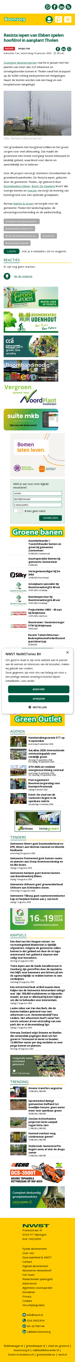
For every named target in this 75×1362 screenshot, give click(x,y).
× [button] (67, 652)
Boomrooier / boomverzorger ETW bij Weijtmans (46, 624)
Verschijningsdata (33, 1305)
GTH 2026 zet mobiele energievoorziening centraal (46, 768)
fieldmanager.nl (13, 1346)
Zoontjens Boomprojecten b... (21, 221)
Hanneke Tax (11, 53)
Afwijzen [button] (39, 698)
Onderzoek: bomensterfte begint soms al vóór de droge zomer (46, 1149)
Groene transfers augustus (45, 1088)
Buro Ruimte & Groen (17, 243)
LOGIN (11, 251)
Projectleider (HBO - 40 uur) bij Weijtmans (45, 611)
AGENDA (17, 731)
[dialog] (37, 681)
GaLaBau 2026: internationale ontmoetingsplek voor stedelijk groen (46, 753)
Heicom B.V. (48, 235)
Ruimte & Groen (23, 203)
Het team (28, 1274)
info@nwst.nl (35, 1315)
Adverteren (29, 1283)
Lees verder (28, 681)
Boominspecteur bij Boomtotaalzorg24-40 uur (44, 598)
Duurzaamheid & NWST (37, 1257)
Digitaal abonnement (35, 1266)
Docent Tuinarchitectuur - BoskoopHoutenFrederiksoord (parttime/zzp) (46, 638)
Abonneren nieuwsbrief (36, 1270)
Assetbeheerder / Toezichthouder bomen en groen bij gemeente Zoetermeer (44, 545)
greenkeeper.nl (35, 1346)
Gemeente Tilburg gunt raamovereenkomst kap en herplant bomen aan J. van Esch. (37, 897)
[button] (37, 707)
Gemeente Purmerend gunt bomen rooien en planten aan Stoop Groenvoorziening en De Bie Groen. (36, 861)
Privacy (26, 1296)
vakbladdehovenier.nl (46, 1350)
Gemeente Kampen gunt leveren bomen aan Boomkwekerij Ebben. (35, 874)
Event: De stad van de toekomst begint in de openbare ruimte (42, 798)
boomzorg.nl (21, 1350)
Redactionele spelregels (37, 1279)
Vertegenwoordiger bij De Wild (44, 573)
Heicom (32, 190)
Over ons (28, 1253)
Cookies (27, 1300)
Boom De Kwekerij (43, 186)
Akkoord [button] (39, 689)
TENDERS (18, 837)
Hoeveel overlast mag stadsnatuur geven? (42, 1135)
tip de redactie (23, 276)
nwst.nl (62, 1354)
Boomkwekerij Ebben (17, 186)
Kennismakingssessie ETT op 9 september (46, 739)
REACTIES (12, 260)
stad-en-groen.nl (58, 1346)
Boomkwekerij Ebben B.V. (19, 228)
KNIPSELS (18, 935)
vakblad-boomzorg (39, 1331)
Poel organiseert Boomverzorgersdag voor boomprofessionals (44, 783)
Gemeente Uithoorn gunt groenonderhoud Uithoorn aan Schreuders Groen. (36, 886)
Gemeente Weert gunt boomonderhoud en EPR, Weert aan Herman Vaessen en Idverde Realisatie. (37, 847)
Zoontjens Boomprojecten (20, 62)
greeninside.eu (46, 1354)
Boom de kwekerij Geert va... (21, 235)
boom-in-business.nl (20, 1354)
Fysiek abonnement (34, 1248)
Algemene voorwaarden (37, 1287)
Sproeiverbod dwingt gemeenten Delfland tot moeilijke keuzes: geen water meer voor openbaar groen (46, 1105)
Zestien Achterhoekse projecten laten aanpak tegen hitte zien (42, 1122)
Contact (27, 1261)
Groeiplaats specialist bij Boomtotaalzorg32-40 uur (44, 585)
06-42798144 (35, 1326)
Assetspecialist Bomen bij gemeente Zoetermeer (44, 560)
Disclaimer (28, 1292)
